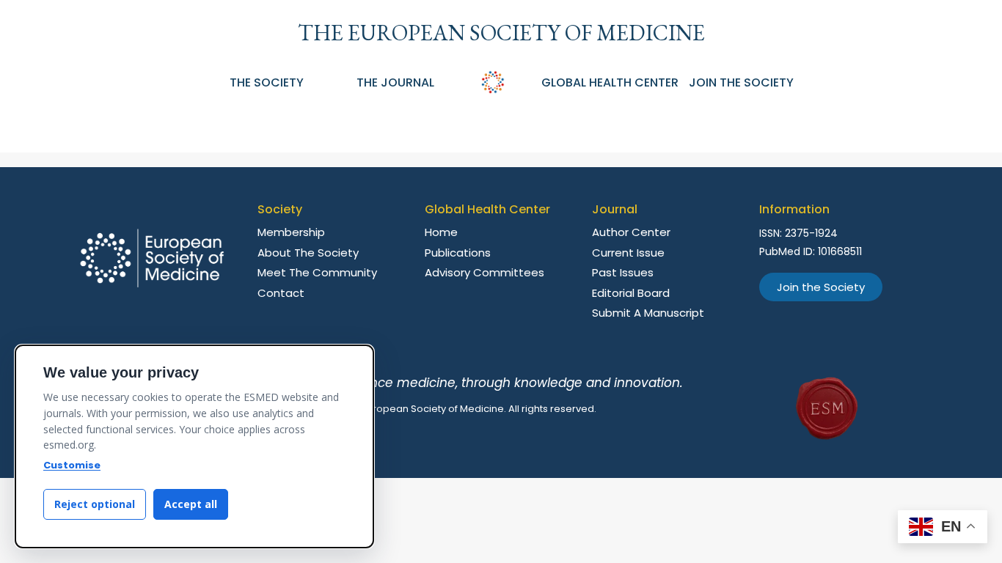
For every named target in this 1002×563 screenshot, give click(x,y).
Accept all (190, 504)
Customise (71, 465)
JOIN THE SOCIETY (741, 82)
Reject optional (94, 504)
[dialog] (194, 446)
